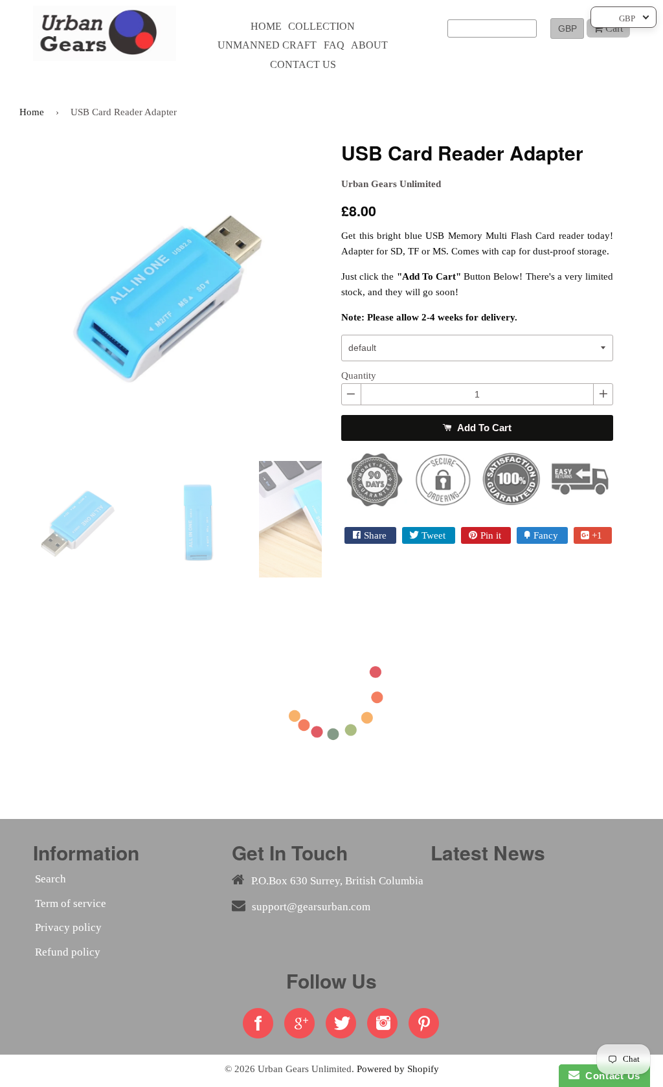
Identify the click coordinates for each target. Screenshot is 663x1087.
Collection (321, 26)
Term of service (70, 903)
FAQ (334, 44)
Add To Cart (483, 427)
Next (341, 295)
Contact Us (609, 1075)
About (369, 44)
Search (50, 879)
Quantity (358, 375)
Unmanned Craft (267, 44)
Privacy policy (68, 927)
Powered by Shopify (398, 1068)
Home (266, 26)
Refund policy (67, 952)
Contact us (303, 64)
